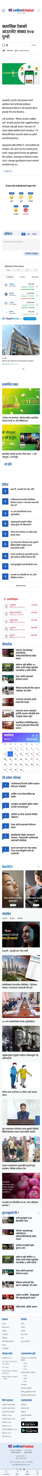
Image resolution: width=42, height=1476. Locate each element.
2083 (25, 1381)
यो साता (12, 918)
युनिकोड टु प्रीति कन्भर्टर (28, 1395)
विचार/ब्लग (5, 1327)
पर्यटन (23, 1327)
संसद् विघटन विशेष (8, 1412)
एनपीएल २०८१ (7, 1358)
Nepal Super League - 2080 (10, 1378)
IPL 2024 (5, 1367)
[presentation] (18, 369)
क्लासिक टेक (7, 171)
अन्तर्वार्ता (5, 1334)
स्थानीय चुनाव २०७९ (8, 1419)
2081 (25, 1366)
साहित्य (4, 1331)
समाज (4, 1324)
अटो (22, 1338)
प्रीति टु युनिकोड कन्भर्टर (28, 1392)
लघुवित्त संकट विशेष (8, 1408)
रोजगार (23, 1331)
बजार (22, 1324)
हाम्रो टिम (23, 1405)
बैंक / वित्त (24, 1334)
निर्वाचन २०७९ (6, 1422)
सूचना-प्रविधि (25, 1341)
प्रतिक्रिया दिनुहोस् (31, 253)
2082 (25, 1369)
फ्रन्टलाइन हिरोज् (26, 1388)
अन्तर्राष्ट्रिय (5, 1349)
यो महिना (20, 918)
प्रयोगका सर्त (25, 1408)
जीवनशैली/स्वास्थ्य (8, 1341)
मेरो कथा (23, 1385)
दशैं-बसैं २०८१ (6, 1437)
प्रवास (4, 1345)
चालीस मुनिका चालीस (28, 1373)
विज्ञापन (23, 1412)
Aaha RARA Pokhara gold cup (10, 1372)
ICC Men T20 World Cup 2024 (9, 1363)
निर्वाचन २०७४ (7, 1415)
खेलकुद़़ (4, 1338)
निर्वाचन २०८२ (6, 1426)
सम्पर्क (23, 1419)
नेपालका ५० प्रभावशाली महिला (28, 1359)
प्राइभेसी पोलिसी (26, 1415)
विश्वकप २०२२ (6, 1433)
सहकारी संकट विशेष (8, 1405)
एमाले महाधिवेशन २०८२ (9, 1430)
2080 (25, 1363)
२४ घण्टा (4, 918)
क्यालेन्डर (9, 735)
